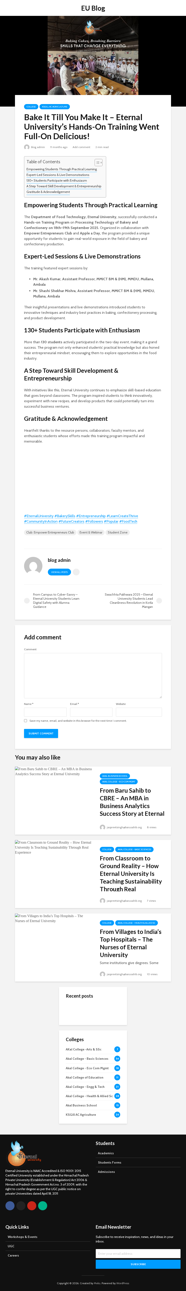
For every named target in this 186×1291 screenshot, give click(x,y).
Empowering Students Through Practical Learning (62, 169)
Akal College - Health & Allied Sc (136, 922)
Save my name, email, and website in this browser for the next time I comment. (78, 720)
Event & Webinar (91, 532)
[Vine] (42, 1205)
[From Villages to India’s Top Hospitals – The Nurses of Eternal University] (54, 918)
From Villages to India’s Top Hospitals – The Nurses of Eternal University (131, 943)
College (31, 106)
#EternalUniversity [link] (39, 516)
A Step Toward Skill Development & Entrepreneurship (64, 186)
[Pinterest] (31, 1205)
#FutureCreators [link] (71, 521)
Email (74, 704)
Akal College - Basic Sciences (134, 849)
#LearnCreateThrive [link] (122, 516)
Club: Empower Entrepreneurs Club (50, 532)
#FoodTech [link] (128, 521)
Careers (13, 1255)
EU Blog (93, 8)
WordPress (122, 1283)
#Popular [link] (111, 521)
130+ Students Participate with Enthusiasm (57, 180)
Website (121, 704)
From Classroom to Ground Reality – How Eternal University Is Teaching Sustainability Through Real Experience (131, 877)
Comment (30, 649)
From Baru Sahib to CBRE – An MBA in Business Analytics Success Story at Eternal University (132, 806)
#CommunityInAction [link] (41, 521)
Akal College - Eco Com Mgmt (118, 781)
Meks (97, 1283)
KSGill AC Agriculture (54, 106)
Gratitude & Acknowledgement (48, 192)
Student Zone (117, 532)
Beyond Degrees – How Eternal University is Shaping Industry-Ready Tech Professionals (102, 1015)
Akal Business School (114, 776)
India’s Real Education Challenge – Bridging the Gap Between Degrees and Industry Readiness (103, 1101)
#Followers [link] (94, 521)
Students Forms (109, 1162)
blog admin (37, 147)
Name (28, 704)
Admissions (106, 1172)
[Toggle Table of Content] (96, 162)
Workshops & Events (22, 1237)
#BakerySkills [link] (64, 516)
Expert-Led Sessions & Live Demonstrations (58, 175)
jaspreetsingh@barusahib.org (124, 827)
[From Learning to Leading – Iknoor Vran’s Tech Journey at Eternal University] (75, 1067)
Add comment (81, 147)
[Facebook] (10, 1205)
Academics (106, 1153)
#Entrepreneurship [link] (91, 516)
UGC (11, 1246)
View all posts (59, 572)
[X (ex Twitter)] (20, 1205)
